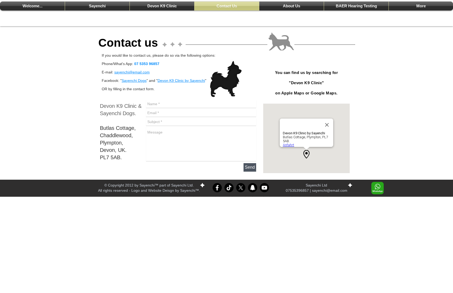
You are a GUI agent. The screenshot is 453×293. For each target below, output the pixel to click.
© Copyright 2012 (118, 185)
